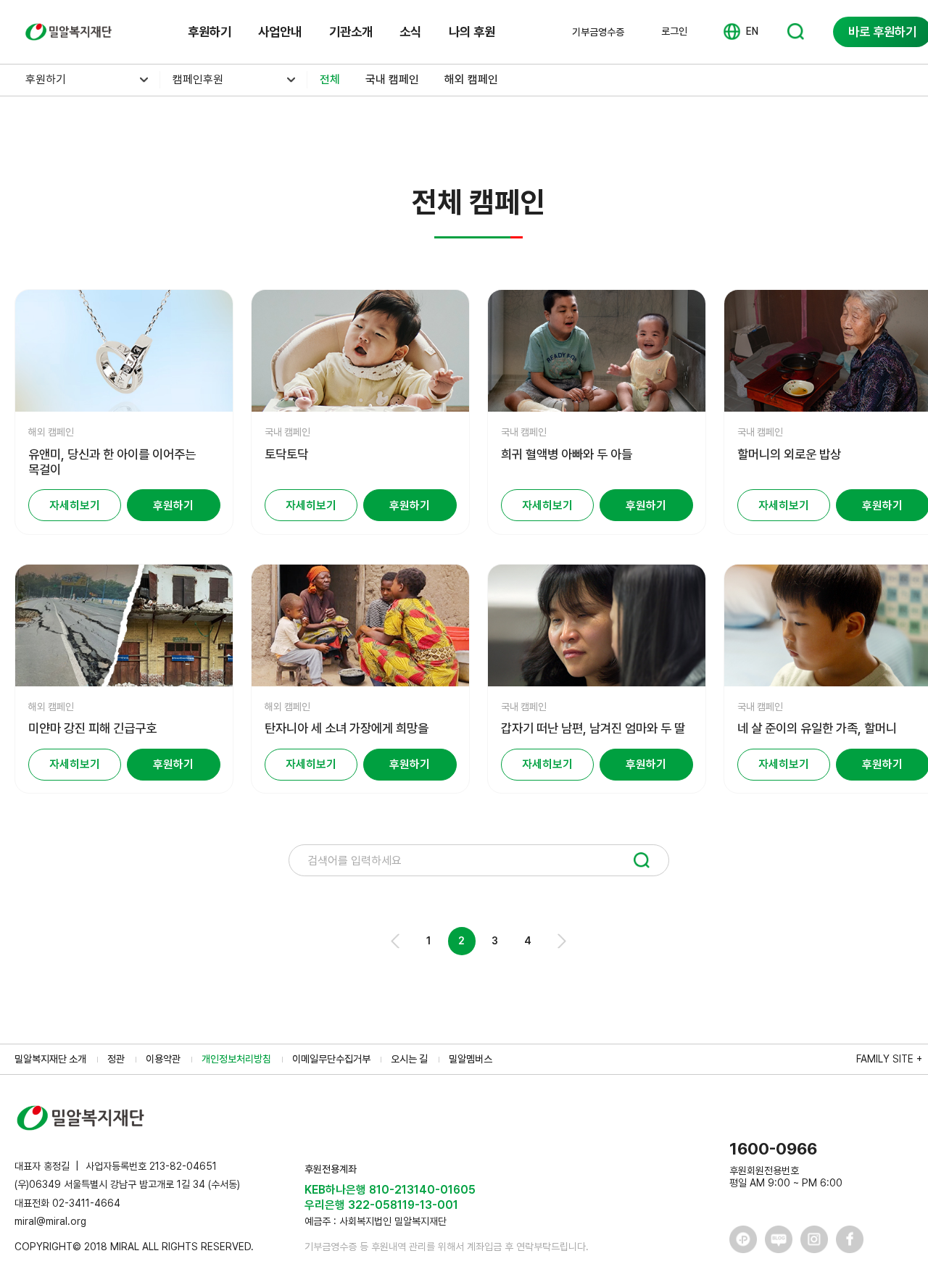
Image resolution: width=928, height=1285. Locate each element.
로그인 (674, 31)
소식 (410, 31)
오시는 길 (409, 1059)
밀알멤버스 (470, 1059)
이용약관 (163, 1059)
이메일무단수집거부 (331, 1059)
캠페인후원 (198, 79)
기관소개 (351, 31)
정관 (116, 1059)
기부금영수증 (598, 32)
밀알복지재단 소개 (50, 1059)
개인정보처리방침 (236, 1059)
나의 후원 (472, 31)
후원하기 (209, 31)
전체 (330, 79)
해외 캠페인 (471, 79)
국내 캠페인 (392, 79)
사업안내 (280, 31)
